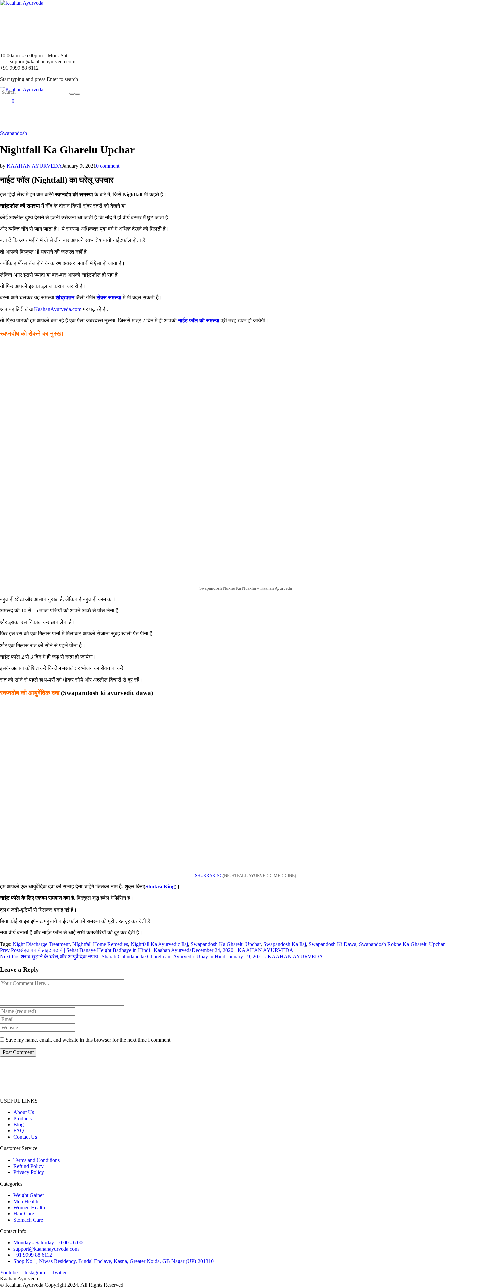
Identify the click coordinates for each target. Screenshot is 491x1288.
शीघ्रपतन (66, 297)
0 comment (107, 166)
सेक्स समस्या (109, 297)
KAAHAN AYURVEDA (34, 166)
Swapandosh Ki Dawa (332, 944)
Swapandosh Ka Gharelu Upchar (226, 944)
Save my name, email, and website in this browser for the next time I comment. (89, 1040)
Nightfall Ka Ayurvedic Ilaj (159, 944)
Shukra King (160, 886)
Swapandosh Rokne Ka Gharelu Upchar (402, 944)
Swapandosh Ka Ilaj (284, 944)
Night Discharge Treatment (41, 944)
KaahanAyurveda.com (58, 309)
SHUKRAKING (209, 875)
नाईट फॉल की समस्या (199, 320)
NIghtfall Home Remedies (100, 944)
